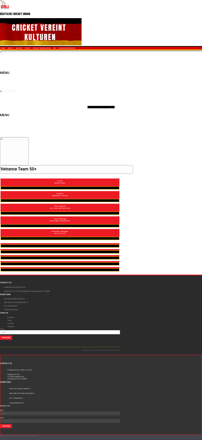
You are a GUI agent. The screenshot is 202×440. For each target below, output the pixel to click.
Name (2, 410)
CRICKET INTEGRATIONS (41, 48)
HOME (3, 48)
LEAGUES (19, 48)
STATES (27, 48)
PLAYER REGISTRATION (67, 48)
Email (2, 329)
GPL (54, 48)
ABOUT (10, 48)
